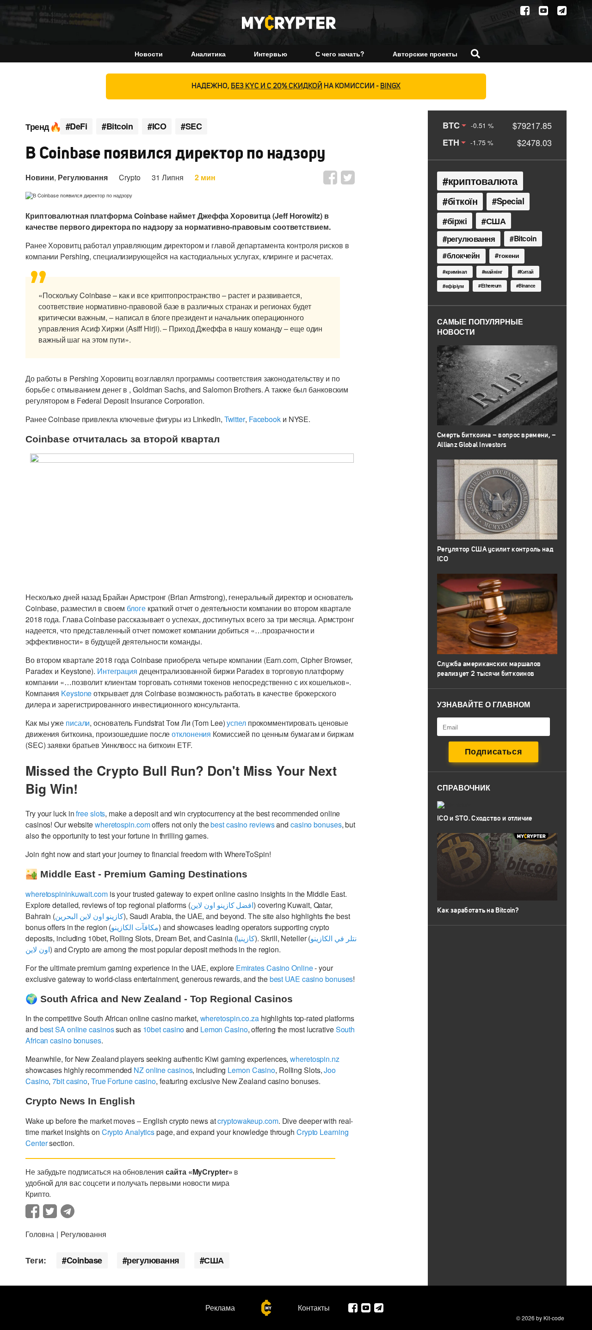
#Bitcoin (117, 126)
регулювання (153, 1260)
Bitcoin (525, 238)
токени (508, 255)
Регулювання (83, 177)
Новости (149, 53)
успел (236, 722)
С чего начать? (339, 53)
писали (78, 722)
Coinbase (84, 1260)
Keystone (76, 693)
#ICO (157, 126)
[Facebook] (525, 10)
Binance (527, 285)
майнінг (493, 271)
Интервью (270, 53)
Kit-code (553, 1318)
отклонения (191, 734)
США (214, 1260)
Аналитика (208, 53)
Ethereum (491, 285)
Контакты (314, 1308)
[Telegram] (562, 10)
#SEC (191, 126)
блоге (136, 608)
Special (510, 201)
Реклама (220, 1308)
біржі (457, 221)
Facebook (265, 419)
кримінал (456, 271)
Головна (39, 1234)
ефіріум (454, 285)
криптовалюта (483, 180)
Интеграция (117, 671)
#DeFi (76, 126)
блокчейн (463, 256)
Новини (39, 177)
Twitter (234, 419)
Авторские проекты (425, 53)
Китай (527, 271)
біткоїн (463, 201)
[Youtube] (543, 10)
